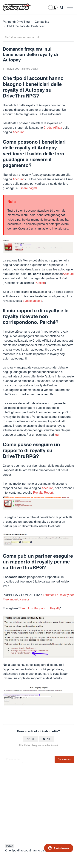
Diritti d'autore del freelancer (25, 26)
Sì (33, 739)
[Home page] (17, 7)
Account (18, 132)
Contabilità (42, 21)
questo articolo (32, 300)
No (48, 739)
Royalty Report (43, 492)
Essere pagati (28, 188)
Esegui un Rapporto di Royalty (40, 608)
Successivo (64, 759)
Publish (40, 283)
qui (57, 434)
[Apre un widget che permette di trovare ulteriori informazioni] (58, 848)
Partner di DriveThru (16, 21)
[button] (70, 7)
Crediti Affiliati (53, 127)
